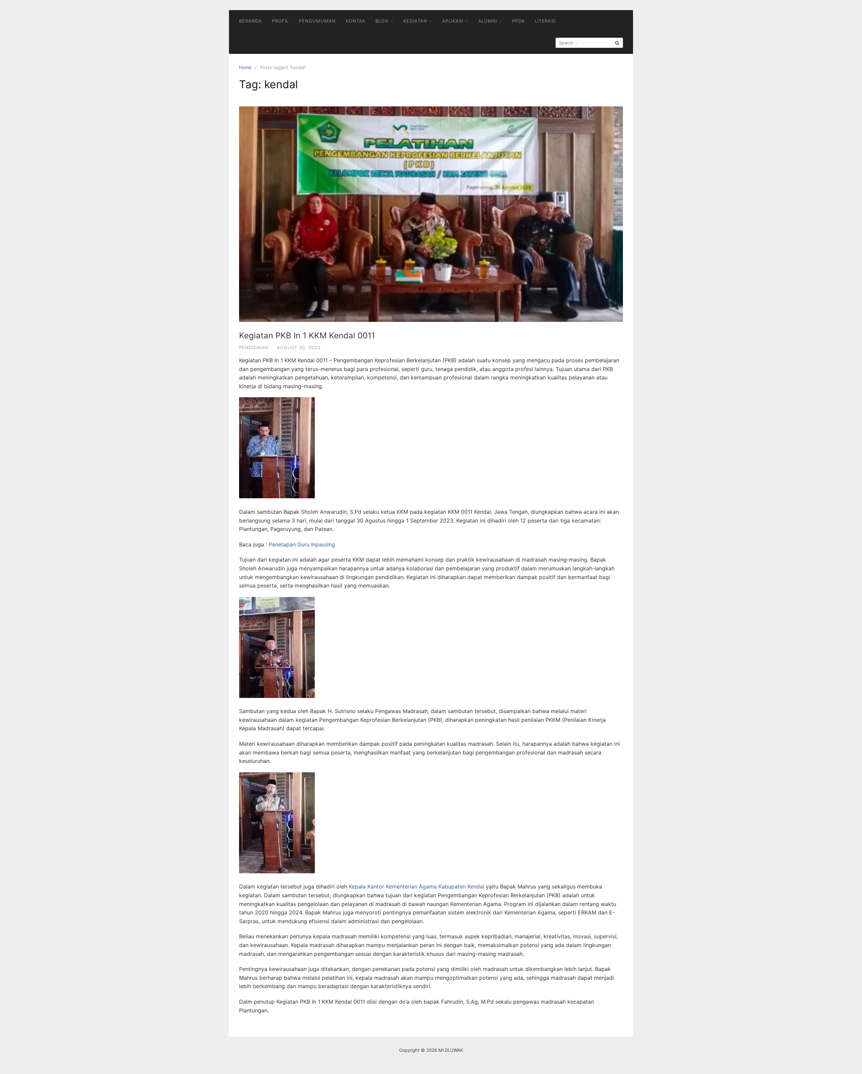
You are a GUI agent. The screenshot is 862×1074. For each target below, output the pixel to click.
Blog (382, 21)
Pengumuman (317, 21)
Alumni (487, 21)
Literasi (545, 21)
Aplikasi (452, 21)
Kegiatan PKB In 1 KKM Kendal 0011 (307, 335)
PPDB (518, 21)
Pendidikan (253, 347)
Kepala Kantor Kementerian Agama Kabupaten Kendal (416, 886)
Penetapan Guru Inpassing (302, 544)
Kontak (355, 21)
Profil (280, 21)
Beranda (250, 21)
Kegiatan (415, 21)
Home (245, 67)
